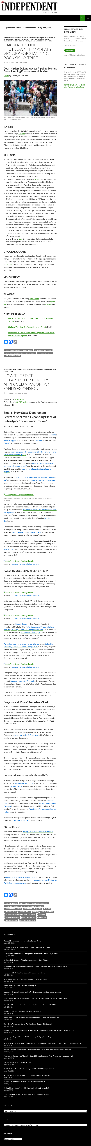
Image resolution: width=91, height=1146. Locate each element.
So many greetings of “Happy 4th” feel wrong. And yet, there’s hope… (28, 1037)
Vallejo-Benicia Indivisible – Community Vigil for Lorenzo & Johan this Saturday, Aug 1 (35, 966)
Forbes (6, 75)
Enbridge (47, 909)
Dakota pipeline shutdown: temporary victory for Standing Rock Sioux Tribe (28, 51)
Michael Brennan (47, 911)
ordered (21, 134)
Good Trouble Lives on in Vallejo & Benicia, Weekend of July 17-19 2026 (30, 1005)
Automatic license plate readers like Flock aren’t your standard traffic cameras (32, 992)
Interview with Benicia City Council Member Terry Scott (24, 973)
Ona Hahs (42, 914)
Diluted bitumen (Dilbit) (13, 370)
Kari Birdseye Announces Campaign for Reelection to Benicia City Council (31, 954)
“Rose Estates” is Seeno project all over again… (20, 986)
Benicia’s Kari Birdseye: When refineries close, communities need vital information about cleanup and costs (43, 1043)
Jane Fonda (34, 298)
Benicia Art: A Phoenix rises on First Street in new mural (24, 1082)
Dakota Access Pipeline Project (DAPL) (19, 350)
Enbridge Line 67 (24, 911)
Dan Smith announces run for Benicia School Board (22, 941)
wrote (37, 179)
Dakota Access (9, 37)
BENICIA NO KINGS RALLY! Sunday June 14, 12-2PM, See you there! (29, 1069)
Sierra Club (42, 917)
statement (9, 264)
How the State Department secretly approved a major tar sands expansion (26, 382)
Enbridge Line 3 (11, 911)
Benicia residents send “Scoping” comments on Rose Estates (25, 979)
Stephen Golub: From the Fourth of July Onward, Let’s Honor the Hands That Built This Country (39, 1030)
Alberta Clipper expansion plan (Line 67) (34, 903)
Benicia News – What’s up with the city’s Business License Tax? (26, 1088)
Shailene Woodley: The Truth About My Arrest (27, 327)
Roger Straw (22, 62)
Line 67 (35, 911)
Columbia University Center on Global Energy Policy (24, 906)
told (20, 239)
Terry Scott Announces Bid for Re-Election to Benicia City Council (28, 1024)
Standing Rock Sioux (21, 41)
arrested (48, 304)
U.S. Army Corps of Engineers (41, 41)
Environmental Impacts (25, 37)
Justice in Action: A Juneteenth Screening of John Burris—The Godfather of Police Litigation (37, 1050)
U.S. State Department (27, 920)
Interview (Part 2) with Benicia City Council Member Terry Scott (27, 947)
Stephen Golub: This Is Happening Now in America (22, 1011)
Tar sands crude (11, 920)
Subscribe (70, 50)
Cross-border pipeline (13, 909)
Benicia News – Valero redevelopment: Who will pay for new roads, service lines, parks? (36, 998)
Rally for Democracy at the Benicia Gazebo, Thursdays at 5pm (26, 1094)
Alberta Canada (11, 903)
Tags (6, 1120)
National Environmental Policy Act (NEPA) (25, 39)
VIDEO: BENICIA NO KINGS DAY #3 (17, 1062)
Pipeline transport (45, 353)
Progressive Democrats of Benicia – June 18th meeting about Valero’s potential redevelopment (38, 1056)
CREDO (19, 402)
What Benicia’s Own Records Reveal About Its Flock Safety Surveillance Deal (31, 1018)
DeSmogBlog (19, 399)
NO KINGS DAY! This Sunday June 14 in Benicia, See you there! (27, 1075)
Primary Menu (88, 18)
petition (26, 402)
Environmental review (43, 350)
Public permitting (45, 370)
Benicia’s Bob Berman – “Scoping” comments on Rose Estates (26, 960)
